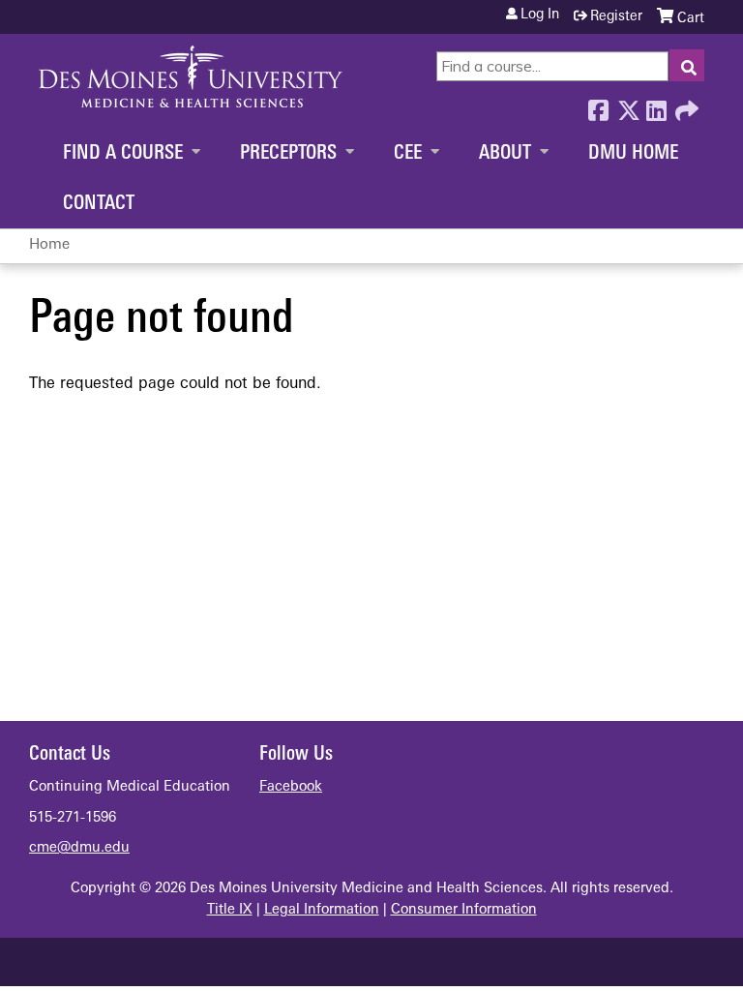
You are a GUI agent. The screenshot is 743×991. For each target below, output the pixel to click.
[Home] (190, 76)
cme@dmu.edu (79, 848)
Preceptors (288, 154)
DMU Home (633, 154)
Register (616, 17)
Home (49, 245)
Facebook (598, 105)
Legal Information (321, 910)
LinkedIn (656, 105)
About (505, 154)
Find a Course (123, 154)
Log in (539, 15)
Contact (98, 204)
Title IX (230, 910)
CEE (408, 154)
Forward (685, 105)
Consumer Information (464, 910)
